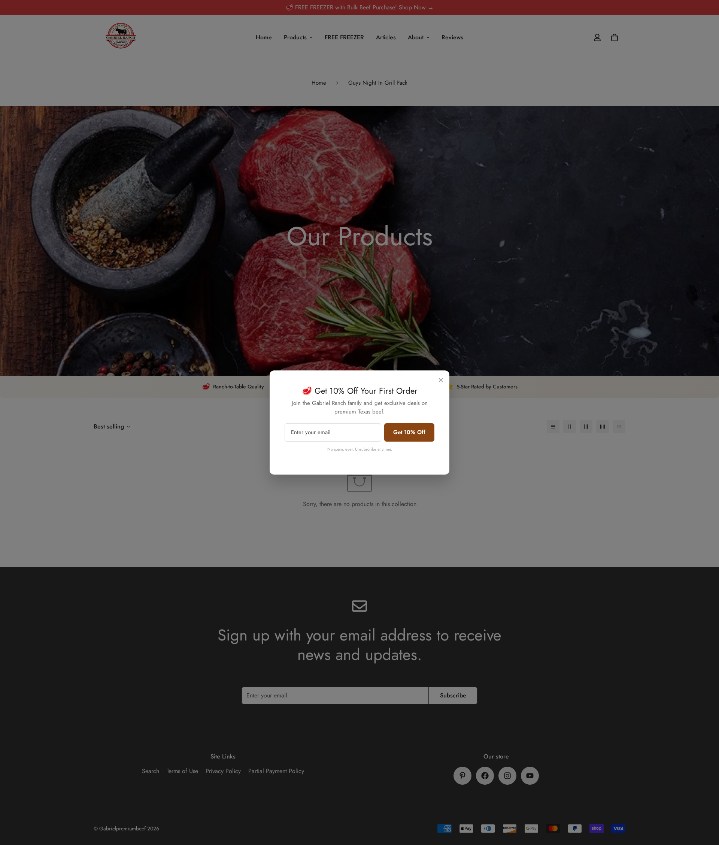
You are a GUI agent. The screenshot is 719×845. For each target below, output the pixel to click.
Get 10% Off (409, 432)
